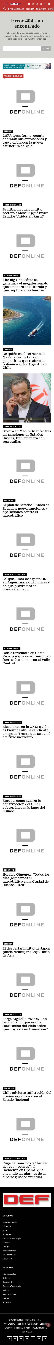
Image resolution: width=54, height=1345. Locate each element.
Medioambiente (11, 275)
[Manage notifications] (48, 1325)
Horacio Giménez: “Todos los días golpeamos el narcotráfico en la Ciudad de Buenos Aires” (26, 880)
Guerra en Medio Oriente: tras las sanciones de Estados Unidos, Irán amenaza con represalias (27, 436)
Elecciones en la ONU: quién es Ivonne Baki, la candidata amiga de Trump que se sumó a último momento (26, 732)
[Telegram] (49, 4)
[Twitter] (41, 4)
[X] (33, 1338)
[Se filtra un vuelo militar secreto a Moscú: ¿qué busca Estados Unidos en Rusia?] (27, 176)
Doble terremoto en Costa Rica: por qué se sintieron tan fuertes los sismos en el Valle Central (27, 658)
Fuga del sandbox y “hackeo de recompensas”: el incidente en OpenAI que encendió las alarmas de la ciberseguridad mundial (25, 1170)
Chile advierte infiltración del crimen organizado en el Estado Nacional (27, 1096)
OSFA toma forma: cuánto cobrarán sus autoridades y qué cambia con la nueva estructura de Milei (25, 141)
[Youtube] (29, 4)
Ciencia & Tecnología (14, 574)
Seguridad (9, 500)
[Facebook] (45, 4)
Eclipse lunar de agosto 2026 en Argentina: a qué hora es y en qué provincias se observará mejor (26, 584)
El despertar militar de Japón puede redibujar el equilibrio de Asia (26, 952)
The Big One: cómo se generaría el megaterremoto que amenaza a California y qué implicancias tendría (25, 285)
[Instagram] (37, 4)
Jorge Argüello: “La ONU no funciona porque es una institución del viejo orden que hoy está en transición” (25, 1024)
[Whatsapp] (33, 4)
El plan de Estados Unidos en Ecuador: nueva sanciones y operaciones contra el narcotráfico (26, 510)
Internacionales (12, 205)
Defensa (8, 131)
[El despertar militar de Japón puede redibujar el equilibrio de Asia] (27, 915)
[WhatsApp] (39, 1338)
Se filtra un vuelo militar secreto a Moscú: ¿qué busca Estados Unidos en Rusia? (26, 213)
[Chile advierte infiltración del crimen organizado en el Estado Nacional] (27, 1059)
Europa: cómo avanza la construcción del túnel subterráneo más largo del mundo (24, 806)
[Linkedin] (21, 1338)
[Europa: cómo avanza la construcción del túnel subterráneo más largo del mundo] (27, 767)
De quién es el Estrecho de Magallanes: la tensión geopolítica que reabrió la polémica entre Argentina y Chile (25, 361)
